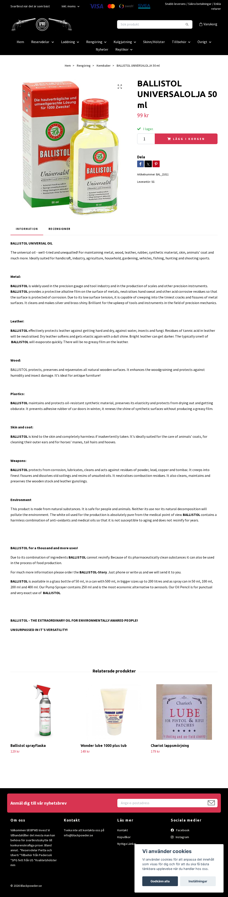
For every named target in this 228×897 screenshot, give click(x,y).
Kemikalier (104, 66)
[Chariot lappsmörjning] (184, 712)
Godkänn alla (160, 881)
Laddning (68, 42)
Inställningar (198, 881)
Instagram (182, 837)
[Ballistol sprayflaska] (43, 712)
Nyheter (102, 49)
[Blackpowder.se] (62, 24)
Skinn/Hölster (154, 42)
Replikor (121, 49)
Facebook (182, 830)
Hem (20, 42)
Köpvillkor (124, 837)
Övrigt (202, 42)
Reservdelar (40, 42)
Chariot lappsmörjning (170, 746)
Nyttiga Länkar (126, 844)
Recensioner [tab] (59, 229)
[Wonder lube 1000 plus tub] (114, 712)
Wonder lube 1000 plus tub (104, 746)
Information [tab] (27, 229)
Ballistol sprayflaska (28, 746)
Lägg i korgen (189, 139)
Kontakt (122, 830)
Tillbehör (179, 42)
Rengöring (94, 42)
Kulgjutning (123, 42)
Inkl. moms (69, 6)
